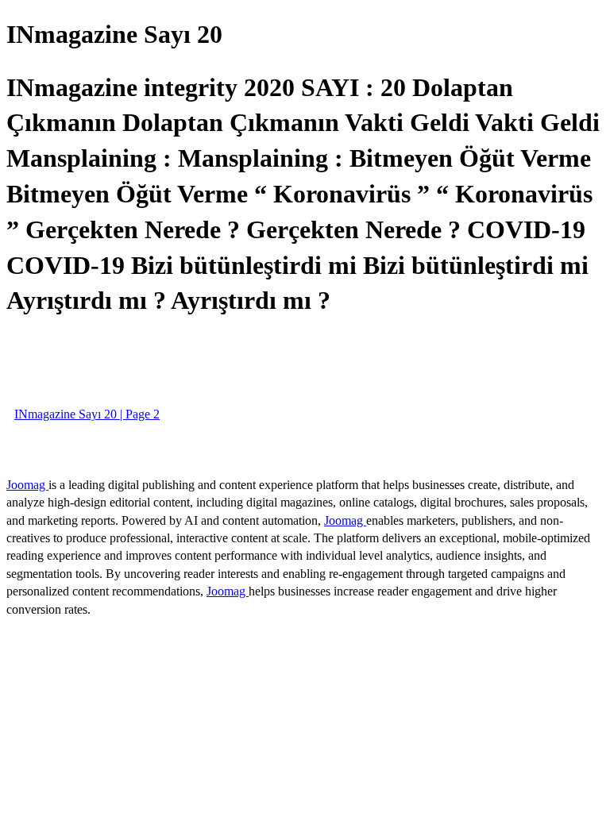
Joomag (27, 484)
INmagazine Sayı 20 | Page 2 (87, 414)
